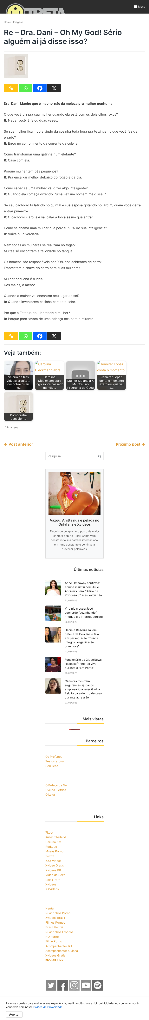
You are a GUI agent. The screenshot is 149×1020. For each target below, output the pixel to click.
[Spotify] (97, 989)
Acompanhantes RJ (58, 946)
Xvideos (50, 884)
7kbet (49, 832)
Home (7, 22)
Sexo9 (49, 856)
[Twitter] (51, 989)
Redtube (51, 846)
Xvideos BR (53, 870)
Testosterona (54, 761)
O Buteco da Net (56, 785)
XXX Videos (53, 861)
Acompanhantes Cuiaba (61, 951)
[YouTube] (86, 989)
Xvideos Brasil (55, 918)
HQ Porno (52, 937)
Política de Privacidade (47, 1007)
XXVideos (52, 889)
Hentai (49, 908)
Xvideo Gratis (54, 865)
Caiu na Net (53, 842)
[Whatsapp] (25, 88)
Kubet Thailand (55, 837)
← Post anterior (18, 444)
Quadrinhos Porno (57, 913)
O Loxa (50, 794)
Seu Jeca (51, 766)
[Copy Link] (11, 88)
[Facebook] (40, 88)
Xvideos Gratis (55, 955)
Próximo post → (130, 444)
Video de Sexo (55, 875)
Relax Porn (52, 880)
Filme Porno (53, 941)
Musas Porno (54, 851)
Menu (141, 6)
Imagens (18, 22)
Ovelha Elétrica (55, 790)
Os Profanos (53, 756)
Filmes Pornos (55, 922)
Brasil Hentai (54, 927)
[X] (54, 88)
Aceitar (14, 1014)
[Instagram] (74, 989)
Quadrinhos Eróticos (59, 932)
